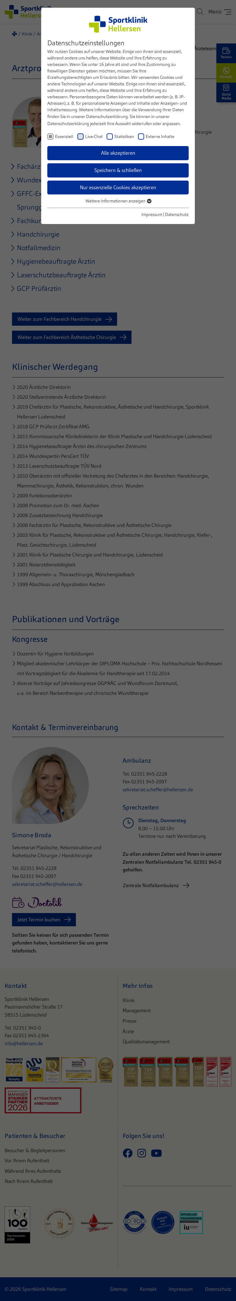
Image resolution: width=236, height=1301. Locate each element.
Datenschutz (177, 214)
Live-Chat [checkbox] (94, 136)
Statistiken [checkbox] (124, 136)
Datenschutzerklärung (107, 116)
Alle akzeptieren (118, 153)
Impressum (151, 214)
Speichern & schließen (118, 170)
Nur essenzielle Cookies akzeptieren (118, 187)
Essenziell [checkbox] (64, 136)
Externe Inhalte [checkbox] (160, 136)
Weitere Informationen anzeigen (115, 201)
